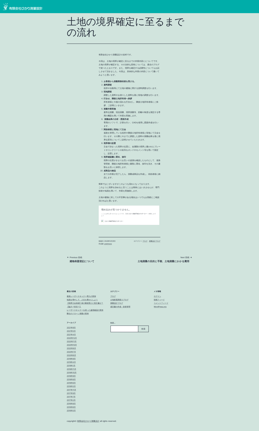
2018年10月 (71, 372)
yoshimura (108, 244)
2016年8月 (71, 404)
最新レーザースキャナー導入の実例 (81, 296)
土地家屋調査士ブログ (119, 300)
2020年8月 (71, 348)
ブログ (145, 241)
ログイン (157, 296)
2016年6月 (71, 407)
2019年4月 (71, 362)
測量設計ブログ (154, 241)
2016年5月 (71, 410)
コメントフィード (161, 303)
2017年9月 (71, 393)
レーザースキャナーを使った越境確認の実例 (85, 310)
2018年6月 (71, 383)
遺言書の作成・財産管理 (120, 307)
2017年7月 (71, 397)
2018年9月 (71, 376)
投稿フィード (159, 300)
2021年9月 (71, 328)
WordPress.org (160, 307)
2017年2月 (71, 400)
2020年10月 (72, 345)
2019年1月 (71, 366)
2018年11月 (71, 369)
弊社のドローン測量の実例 (78, 313)
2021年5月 (71, 331)
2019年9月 (71, 359)
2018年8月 (71, 379)
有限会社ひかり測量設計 (88, 421)
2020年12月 (72, 338)
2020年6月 (71, 355)
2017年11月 (71, 390)
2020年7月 (71, 352)
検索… (112, 323)
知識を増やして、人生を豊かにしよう (82, 300)
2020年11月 (71, 341)
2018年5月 (71, 386)
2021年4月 (71, 335)
